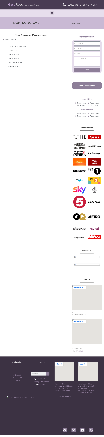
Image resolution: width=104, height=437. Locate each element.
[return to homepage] (23, 4)
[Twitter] (74, 430)
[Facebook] (65, 430)
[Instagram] (91, 430)
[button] (52, 13)
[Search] (47, 374)
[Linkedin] (82, 430)
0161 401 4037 (79, 351)
